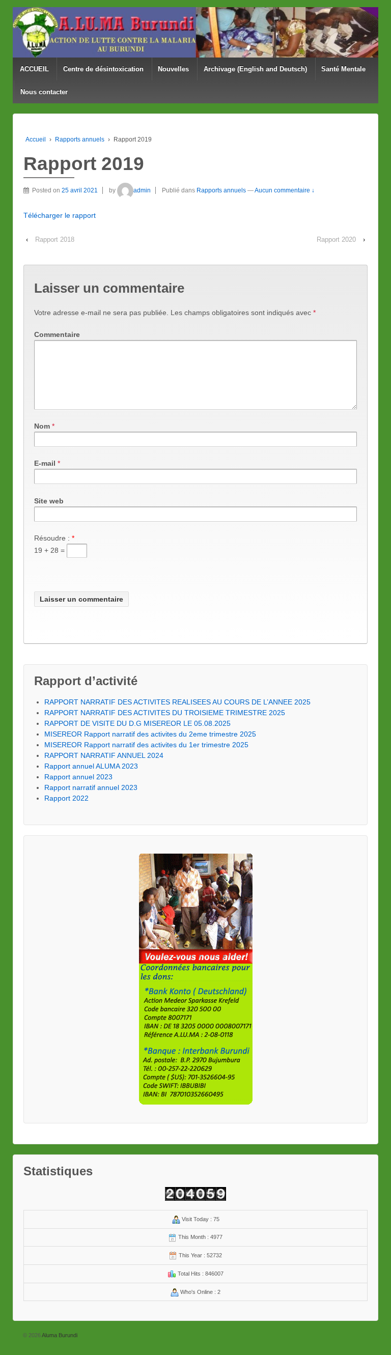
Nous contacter (44, 92)
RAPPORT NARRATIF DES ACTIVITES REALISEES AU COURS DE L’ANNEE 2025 (177, 702)
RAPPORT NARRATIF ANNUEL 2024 (103, 755)
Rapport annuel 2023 (78, 777)
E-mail (44, 463)
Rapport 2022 (66, 798)
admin (142, 190)
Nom (42, 426)
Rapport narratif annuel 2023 (90, 787)
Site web (49, 501)
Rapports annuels (79, 139)
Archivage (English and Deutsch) (255, 69)
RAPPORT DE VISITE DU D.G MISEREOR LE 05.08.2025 (137, 723)
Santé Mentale (343, 69)
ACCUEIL (34, 69)
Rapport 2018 (54, 239)
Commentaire (57, 334)
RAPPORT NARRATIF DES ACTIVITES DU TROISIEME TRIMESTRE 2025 (164, 713)
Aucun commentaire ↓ (285, 190)
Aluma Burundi (59, 1335)
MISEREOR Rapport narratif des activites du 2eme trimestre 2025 (150, 734)
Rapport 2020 (336, 239)
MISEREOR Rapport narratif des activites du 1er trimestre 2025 (146, 745)
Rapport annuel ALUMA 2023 (91, 766)
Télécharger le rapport (59, 215)
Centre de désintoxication (103, 69)
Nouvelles (173, 69)
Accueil (35, 139)
